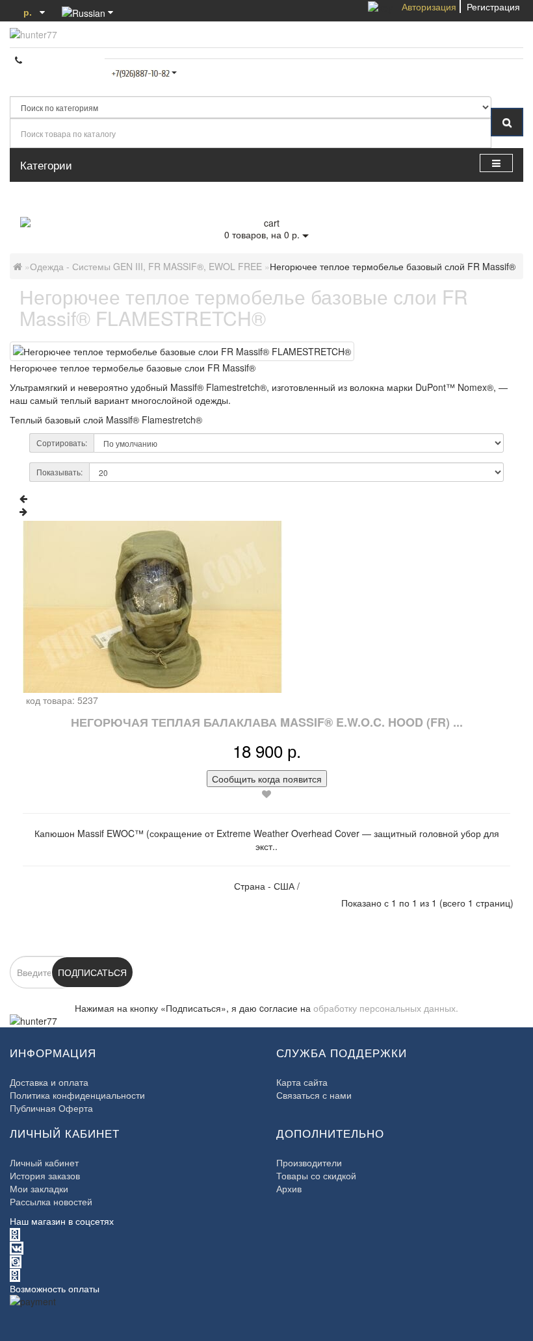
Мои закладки (39, 1188)
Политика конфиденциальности (77, 1094)
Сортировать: (61, 442)
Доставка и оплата (49, 1081)
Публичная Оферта (51, 1107)
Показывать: (59, 471)
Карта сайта (302, 1081)
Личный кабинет (44, 1162)
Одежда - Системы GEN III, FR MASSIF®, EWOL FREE (146, 266)
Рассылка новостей (51, 1201)
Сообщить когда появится (267, 778)
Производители (309, 1162)
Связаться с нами (314, 1094)
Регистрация (493, 6)
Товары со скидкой (316, 1175)
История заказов (45, 1175)
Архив (289, 1188)
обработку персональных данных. (385, 1007)
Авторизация (429, 6)
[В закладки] (266, 793)
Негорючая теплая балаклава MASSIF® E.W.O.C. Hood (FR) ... (267, 722)
